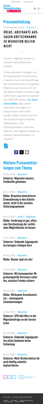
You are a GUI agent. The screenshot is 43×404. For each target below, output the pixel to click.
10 (21, 377)
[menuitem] (16, 1)
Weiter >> (31, 377)
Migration (31, 27)
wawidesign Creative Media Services (21, 397)
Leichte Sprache (28, 2)
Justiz (20, 216)
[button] (16, 152)
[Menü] (38, 8)
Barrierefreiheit (15, 2)
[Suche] (34, 8)
